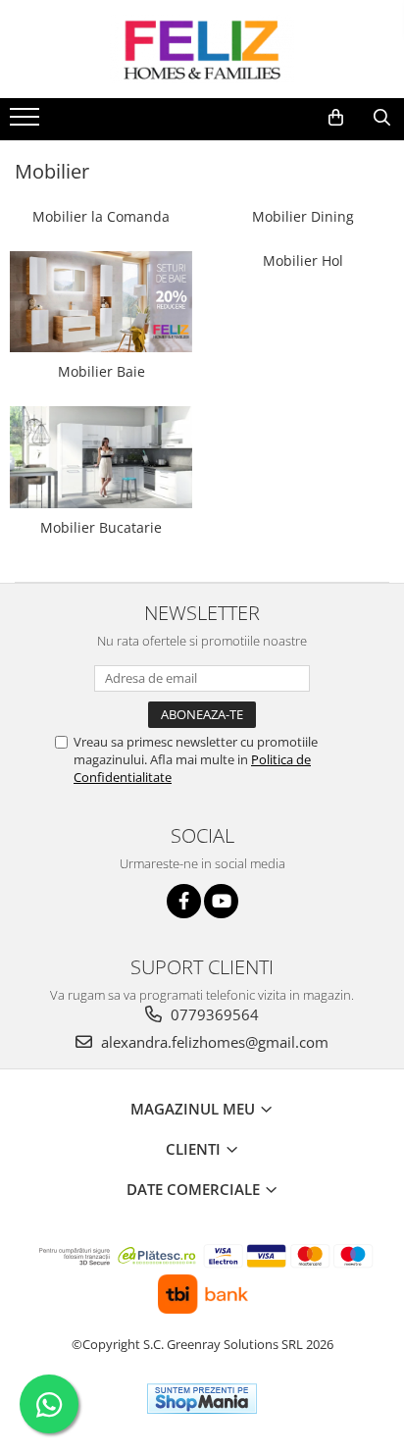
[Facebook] (184, 901)
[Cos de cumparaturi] (336, 117)
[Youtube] (221, 901)
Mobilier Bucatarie (101, 527)
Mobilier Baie (101, 371)
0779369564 (213, 1014)
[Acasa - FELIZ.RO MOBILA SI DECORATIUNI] (202, 49)
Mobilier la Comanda (101, 216)
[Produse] (27, 122)
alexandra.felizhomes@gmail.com (212, 1042)
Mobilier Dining (303, 216)
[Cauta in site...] (382, 117)
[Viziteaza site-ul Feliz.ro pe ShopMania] (202, 1398)
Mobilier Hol (303, 260)
